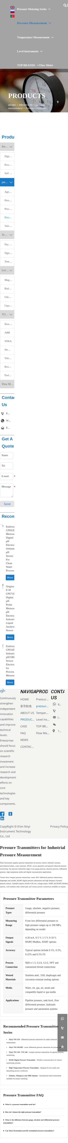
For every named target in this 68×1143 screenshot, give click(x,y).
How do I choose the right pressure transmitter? (23, 1112)
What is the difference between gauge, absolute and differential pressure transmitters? (31, 1121)
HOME (12, 105)
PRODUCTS (25, 105)
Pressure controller (36, 108)
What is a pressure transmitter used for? (20, 1104)
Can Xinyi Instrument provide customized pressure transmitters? (29, 1131)
